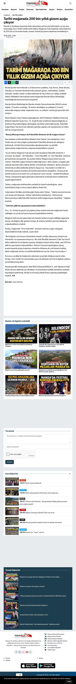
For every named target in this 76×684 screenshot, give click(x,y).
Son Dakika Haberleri (54, 647)
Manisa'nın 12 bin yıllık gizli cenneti (17, 370)
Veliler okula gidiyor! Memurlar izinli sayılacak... (39, 493)
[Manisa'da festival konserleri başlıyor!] (55, 385)
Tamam (69, 681)
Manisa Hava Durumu (54, 636)
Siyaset (14, 9)
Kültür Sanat (17, 15)
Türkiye (60, 9)
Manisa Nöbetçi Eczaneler (56, 634)
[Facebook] (16, 652)
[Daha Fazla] (17, 82)
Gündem (4, 9)
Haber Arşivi (51, 650)
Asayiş (21, 9)
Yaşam (51, 9)
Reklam (8, 660)
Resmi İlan (69, 9)
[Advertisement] (38, 299)
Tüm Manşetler (52, 645)
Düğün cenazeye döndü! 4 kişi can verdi (37, 513)
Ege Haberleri (41, 9)
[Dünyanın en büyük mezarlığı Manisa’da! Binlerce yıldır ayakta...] (55, 359)
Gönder (10, 462)
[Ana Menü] (5, 3)
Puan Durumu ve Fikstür (55, 643)
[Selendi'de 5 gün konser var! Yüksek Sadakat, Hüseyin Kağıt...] (55, 334)
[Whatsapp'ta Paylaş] (13, 82)
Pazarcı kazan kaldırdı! (30, 483)
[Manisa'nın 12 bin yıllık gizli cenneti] (21, 359)
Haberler (7, 15)
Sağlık (22, 519)
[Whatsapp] (30, 652)
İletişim (8, 658)
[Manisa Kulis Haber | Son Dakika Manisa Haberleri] (37, 3)
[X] (19, 652)
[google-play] (47, 666)
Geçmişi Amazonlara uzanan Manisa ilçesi (19, 395)
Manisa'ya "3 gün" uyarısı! (32, 532)
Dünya (22, 498)
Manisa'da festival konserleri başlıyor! (52, 395)
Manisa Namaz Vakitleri (55, 638)
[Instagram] (23, 652)
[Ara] (70, 3)
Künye (41, 658)
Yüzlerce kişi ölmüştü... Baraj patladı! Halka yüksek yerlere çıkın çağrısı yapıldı (43, 503)
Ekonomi (30, 9)
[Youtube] (26, 652)
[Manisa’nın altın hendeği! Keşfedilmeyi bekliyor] (21, 334)
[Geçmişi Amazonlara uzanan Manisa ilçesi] (21, 385)
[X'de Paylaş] (9, 82)
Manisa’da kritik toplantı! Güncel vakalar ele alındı (41, 522)
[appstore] (29, 666)
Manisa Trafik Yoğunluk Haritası (57, 641)
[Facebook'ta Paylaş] (5, 82)
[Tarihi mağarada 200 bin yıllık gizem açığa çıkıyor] (38, 59)
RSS (20, 675)
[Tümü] (70, 474)
